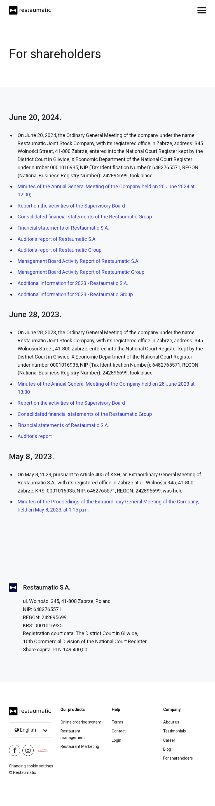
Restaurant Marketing (79, 746)
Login (116, 740)
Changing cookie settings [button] (31, 766)
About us (171, 722)
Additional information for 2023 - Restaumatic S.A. (73, 283)
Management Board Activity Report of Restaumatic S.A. (78, 261)
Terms (117, 722)
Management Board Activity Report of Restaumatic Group (81, 272)
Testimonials (174, 731)
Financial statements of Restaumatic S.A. (63, 228)
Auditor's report (35, 436)
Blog (167, 749)
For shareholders (178, 758)
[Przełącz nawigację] (202, 10)
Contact (119, 731)
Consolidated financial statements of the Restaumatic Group (85, 217)
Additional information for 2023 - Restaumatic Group (75, 294)
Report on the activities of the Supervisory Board (71, 206)
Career (169, 740)
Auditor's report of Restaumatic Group (60, 250)
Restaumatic (24, 772)
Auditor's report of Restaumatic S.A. (57, 239)
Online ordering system (80, 722)
